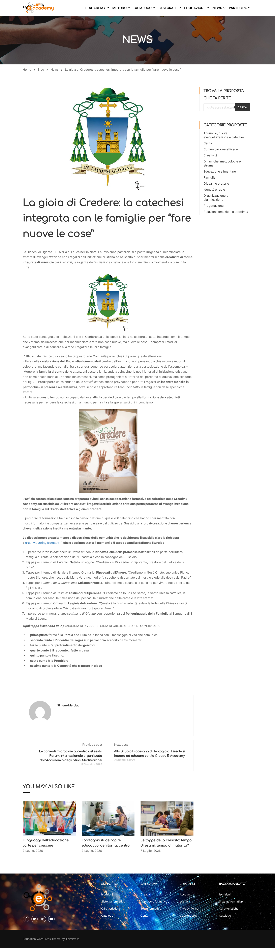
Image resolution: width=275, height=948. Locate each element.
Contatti (146, 915)
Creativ (145, 894)
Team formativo (151, 908)
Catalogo (142, 8)
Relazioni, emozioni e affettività (226, 212)
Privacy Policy (189, 908)
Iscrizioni (107, 894)
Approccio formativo (154, 901)
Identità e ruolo (214, 189)
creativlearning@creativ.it (43, 543)
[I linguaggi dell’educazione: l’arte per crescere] (49, 818)
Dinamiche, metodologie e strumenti (222, 163)
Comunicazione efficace (221, 149)
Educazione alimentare (220, 171)
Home (27, 69)
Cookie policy (188, 915)
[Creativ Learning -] (38, 8)
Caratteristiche (111, 908)
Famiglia (209, 177)
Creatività (210, 155)
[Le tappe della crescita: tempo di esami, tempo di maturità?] (167, 818)
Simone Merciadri (69, 705)
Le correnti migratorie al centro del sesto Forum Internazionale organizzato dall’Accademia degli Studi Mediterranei (70, 756)
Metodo (119, 8)
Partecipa (238, 8)
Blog (41, 69)
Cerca (242, 107)
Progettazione (214, 206)
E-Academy (95, 8)
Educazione (195, 8)
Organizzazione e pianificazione (216, 198)
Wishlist (185, 901)
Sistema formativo (113, 901)
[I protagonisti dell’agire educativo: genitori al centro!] (108, 818)
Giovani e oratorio (216, 183)
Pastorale (167, 8)
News (217, 8)
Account (185, 894)
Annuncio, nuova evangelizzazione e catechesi (224, 135)
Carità (208, 143)
